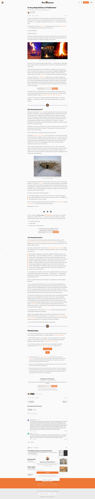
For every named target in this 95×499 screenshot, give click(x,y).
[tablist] (32, 410)
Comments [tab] (30, 409)
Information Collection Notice (47, 476)
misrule (42, 74)
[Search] (79, 2)
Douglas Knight (33, 419)
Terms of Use (53, 475)
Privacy (47, 491)
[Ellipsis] (67, 420)
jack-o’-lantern (48, 310)
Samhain (41, 112)
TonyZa (31, 433)
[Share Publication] (81, 2)
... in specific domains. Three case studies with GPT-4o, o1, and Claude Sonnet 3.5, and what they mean (42, 453)
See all (29, 474)
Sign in (91, 2)
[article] (47, 453)
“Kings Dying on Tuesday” (44, 346)
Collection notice (55, 491)
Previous (31, 401)
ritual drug (61, 202)
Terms (50, 491)
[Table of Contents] (1, 249)
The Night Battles (41, 77)
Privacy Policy (56, 476)
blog (56, 341)
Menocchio (31, 358)
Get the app (53, 493)
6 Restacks (40, 393)
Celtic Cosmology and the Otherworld (55, 248)
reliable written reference (39, 135)
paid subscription (48, 215)
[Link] (26, 109)
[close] (58, 457)
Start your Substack (44, 493)
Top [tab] (28, 447)
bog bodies (34, 303)
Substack (42, 496)
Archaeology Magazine (59, 335)
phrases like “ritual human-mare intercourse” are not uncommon (43, 242)
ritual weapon (30, 203)
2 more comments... (31, 442)
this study (41, 183)
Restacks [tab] (34, 409)
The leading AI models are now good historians (39, 450)
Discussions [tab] (36, 447)
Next (64, 401)
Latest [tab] (32, 447)
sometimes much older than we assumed (51, 95)
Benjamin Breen (35, 454)
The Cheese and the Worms (44, 357)
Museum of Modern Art (49, 341)
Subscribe (86, 2)
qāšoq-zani (42, 26)
